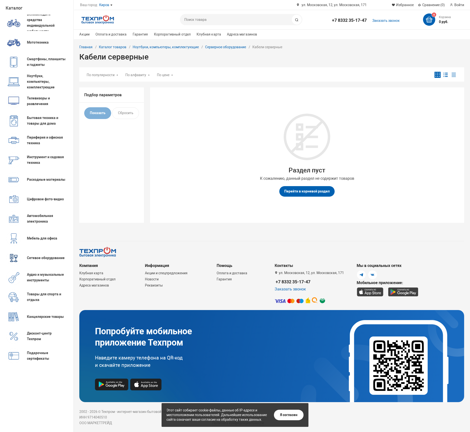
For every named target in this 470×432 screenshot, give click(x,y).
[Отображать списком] (446, 75)
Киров (104, 5)
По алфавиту (135, 75)
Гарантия (140, 34)
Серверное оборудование (225, 47)
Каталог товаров (112, 47)
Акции (84, 34)
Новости (152, 279)
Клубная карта (209, 34)
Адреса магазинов (242, 34)
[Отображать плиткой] (438, 75)
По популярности (101, 75)
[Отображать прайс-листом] (454, 75)
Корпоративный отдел (172, 34)
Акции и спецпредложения (166, 273)
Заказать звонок (386, 21)
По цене (163, 75)
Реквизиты (154, 285)
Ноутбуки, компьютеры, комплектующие (166, 47)
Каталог (14, 8)
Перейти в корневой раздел (307, 191)
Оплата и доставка (111, 34)
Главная (86, 47)
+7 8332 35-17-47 (349, 20)
